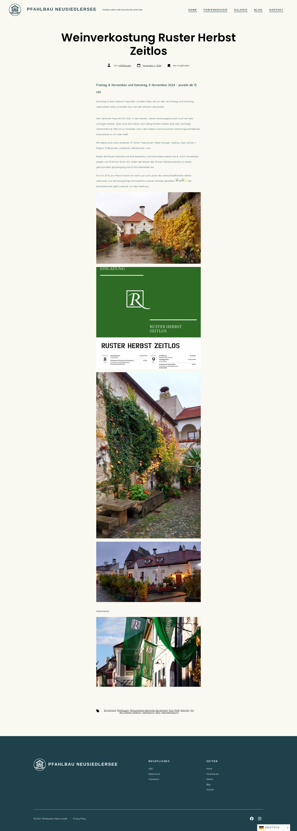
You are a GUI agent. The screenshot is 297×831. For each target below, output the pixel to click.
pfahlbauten (125, 65)
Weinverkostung (170, 712)
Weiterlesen (111, 611)
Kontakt (276, 10)
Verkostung (148, 712)
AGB (150, 768)
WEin (158, 712)
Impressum (153, 779)
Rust (171, 710)
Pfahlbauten (123, 710)
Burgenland (110, 710)
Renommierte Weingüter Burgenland (149, 710)
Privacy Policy (79, 818)
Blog (258, 10)
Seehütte (184, 710)
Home (192, 10)
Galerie (241, 10)
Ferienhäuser (215, 10)
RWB (176, 710)
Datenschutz (154, 774)
